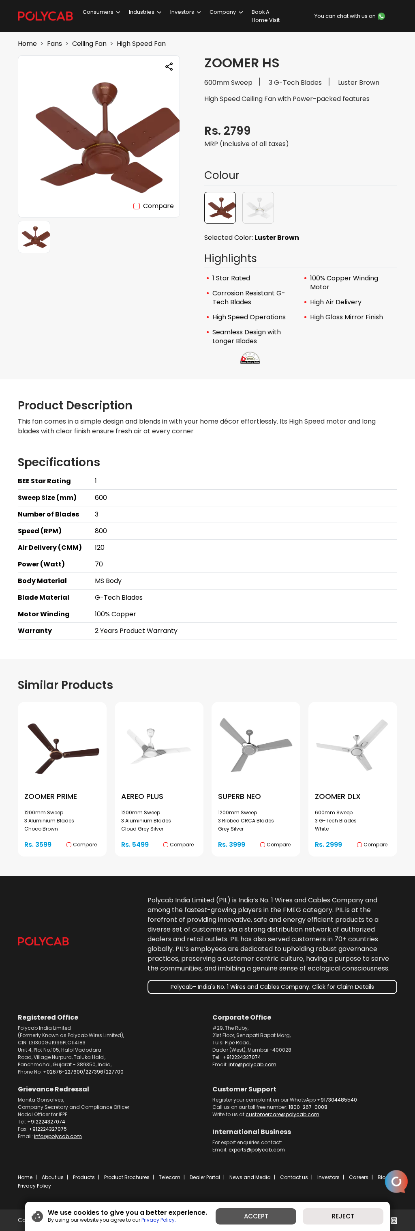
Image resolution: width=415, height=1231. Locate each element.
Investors (182, 12)
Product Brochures (127, 1177)
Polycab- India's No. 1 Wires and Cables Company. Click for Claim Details (272, 987)
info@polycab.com (252, 1064)
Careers (358, 1177)
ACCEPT (256, 1216)
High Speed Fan (141, 43)
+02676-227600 (63, 1071)
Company (223, 12)
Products (84, 1177)
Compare (158, 206)
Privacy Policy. (158, 1219)
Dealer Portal (205, 1177)
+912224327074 (242, 1057)
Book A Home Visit (266, 16)
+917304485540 (337, 1099)
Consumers (98, 12)
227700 (115, 1071)
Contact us (294, 1177)
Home (27, 43)
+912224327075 (48, 1129)
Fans (54, 43)
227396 (94, 1071)
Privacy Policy (34, 1185)
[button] (220, 208)
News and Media (250, 1177)
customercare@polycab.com (282, 1114)
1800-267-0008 (308, 1107)
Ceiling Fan (89, 43)
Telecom (169, 1177)
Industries (141, 12)
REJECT (343, 1216)
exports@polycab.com (257, 1149)
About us (53, 1177)
